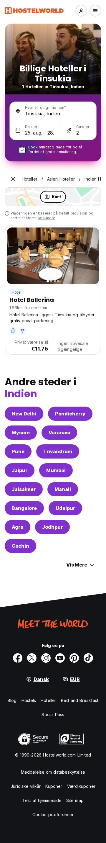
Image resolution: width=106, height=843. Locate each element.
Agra (17, 527)
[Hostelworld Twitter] (32, 658)
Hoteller (48, 700)
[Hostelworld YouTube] (60, 658)
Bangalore (24, 508)
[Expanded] (13, 179)
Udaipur (65, 508)
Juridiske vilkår (26, 786)
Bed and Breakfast (79, 700)
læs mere (46, 218)
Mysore (21, 433)
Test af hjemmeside (42, 800)
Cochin (20, 546)
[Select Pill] (81, 11)
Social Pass (53, 714)
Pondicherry (70, 414)
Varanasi (59, 433)
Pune (18, 451)
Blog (12, 700)
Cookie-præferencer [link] (53, 814)
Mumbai (56, 470)
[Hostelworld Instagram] (46, 658)
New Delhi (24, 414)
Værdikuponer (81, 786)
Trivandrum (57, 451)
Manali (62, 489)
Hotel (16, 292)
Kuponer (53, 786)
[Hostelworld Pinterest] (74, 658)
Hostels (28, 700)
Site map (75, 800)
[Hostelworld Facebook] (17, 658)
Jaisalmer (24, 489)
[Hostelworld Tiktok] (88, 658)
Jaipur (19, 470)
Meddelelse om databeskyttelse (53, 772)
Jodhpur (52, 527)
